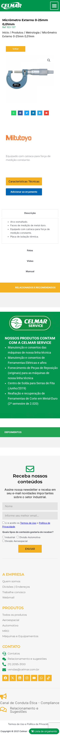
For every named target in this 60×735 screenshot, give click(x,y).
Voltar (15, 48)
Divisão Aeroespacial (16, 541)
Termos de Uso (28, 523)
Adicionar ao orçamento (23, 191)
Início (5, 32)
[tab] (30, 213)
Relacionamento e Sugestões (24, 710)
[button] (54, 6)
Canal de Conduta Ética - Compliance (29, 703)
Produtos (17, 32)
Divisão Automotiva (30, 537)
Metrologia (33, 32)
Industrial (10, 537)
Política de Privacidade (39, 724)
